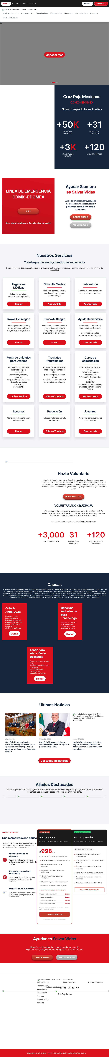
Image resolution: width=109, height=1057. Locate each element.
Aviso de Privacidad (95, 982)
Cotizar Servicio (19, 396)
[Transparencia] (43, 986)
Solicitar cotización (89, 890)
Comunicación (80, 13)
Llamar (18, 304)
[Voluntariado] (43, 993)
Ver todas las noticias (54, 760)
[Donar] (6, 4)
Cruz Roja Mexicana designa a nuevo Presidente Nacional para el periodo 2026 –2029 (54, 744)
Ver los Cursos (90, 396)
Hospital (87, 4)
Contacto (94, 13)
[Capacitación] (43, 989)
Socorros (67, 13)
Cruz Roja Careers (10, 17)
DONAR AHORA (80, 217)
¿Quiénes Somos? (10, 13)
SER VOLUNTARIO (80, 225)
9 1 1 (28, 211)
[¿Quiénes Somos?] (43, 982)
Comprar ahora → (55, 914)
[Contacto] (43, 1003)
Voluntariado (55, 13)
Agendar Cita (54, 304)
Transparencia (26, 13)
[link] (54, 53)
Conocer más (90, 342)
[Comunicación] (43, 999)
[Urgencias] (101, 3)
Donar (54, 342)
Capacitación (41, 13)
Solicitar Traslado (54, 396)
